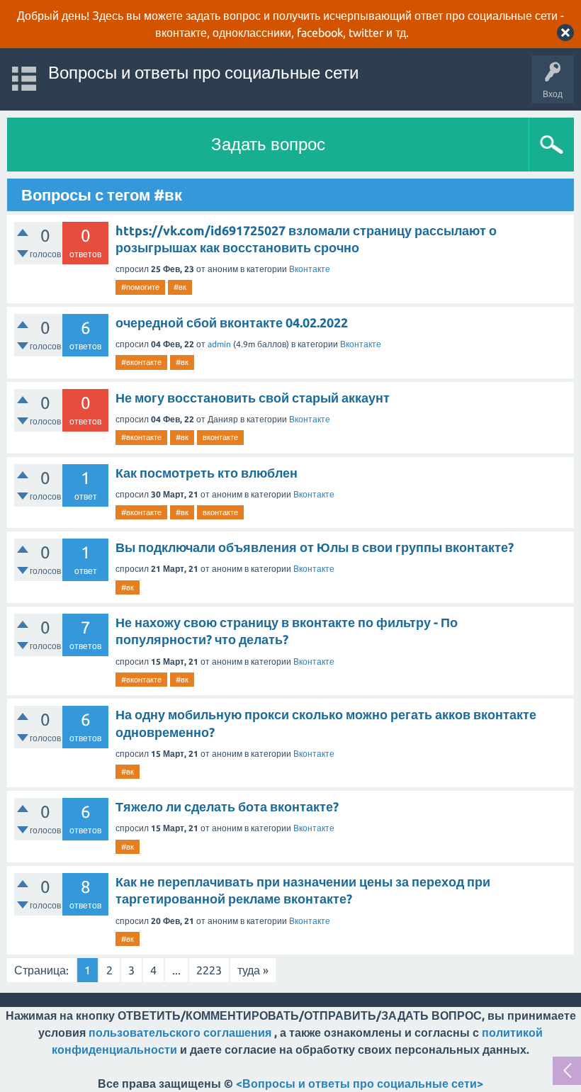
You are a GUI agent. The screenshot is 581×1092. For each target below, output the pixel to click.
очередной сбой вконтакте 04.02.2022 (231, 322)
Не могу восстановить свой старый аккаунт (252, 397)
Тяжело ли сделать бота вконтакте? (227, 806)
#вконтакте (141, 362)
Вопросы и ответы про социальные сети (203, 72)
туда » (253, 970)
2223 (209, 970)
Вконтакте (309, 269)
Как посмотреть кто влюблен (206, 473)
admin (219, 344)
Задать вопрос (268, 144)
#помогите (140, 287)
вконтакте (220, 437)
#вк (180, 287)
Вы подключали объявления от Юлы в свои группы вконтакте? (314, 547)
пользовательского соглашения (180, 1032)
